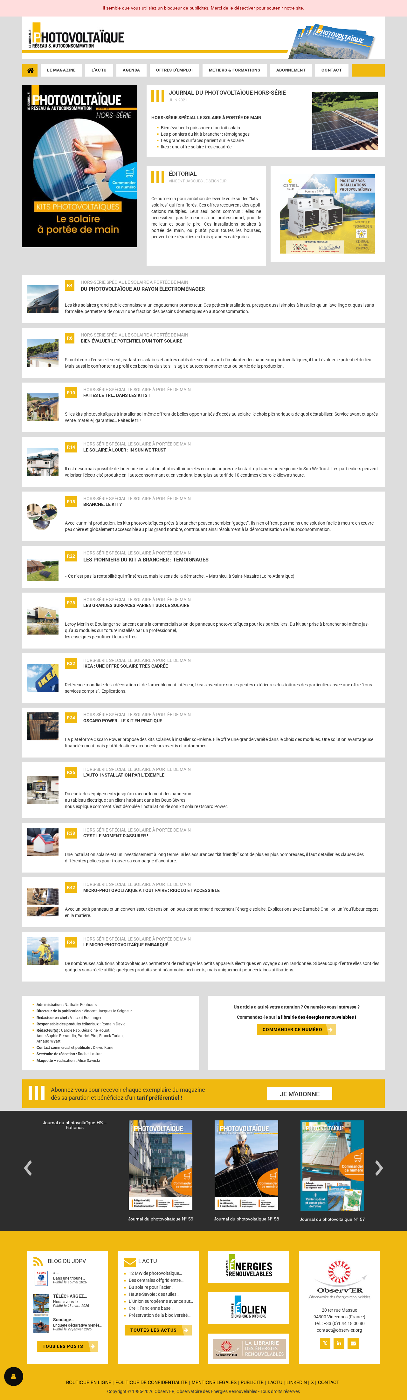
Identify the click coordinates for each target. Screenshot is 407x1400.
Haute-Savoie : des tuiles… (154, 1294)
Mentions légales (214, 1382)
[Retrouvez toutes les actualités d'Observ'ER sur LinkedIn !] (339, 1343)
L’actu (99, 70)
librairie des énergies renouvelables (317, 1017)
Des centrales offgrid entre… (156, 1280)
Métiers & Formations (234, 70)
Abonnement (291, 70)
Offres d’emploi (174, 70)
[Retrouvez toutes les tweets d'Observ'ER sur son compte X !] (325, 1343)
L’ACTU (275, 1382)
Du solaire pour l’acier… (151, 1287)
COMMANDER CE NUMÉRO (292, 1029)
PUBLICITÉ (252, 1382)
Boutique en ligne (88, 1382)
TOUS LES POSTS (64, 1346)
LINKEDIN (296, 1382)
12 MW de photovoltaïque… (155, 1273)
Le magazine (61, 70)
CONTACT (328, 1382)
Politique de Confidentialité (151, 1382)
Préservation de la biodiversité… (159, 1315)
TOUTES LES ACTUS (154, 1330)
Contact (331, 70)
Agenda (131, 70)
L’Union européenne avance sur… (161, 1301)
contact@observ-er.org (339, 1330)
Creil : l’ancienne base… (151, 1308)
